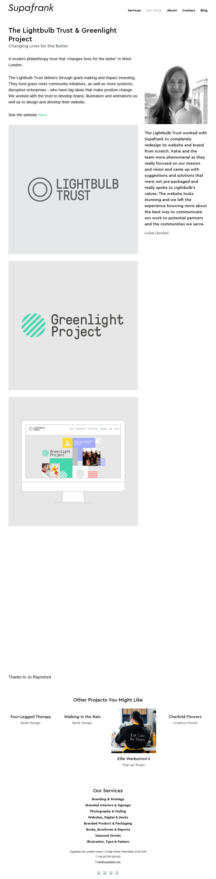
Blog (204, 10)
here (42, 115)
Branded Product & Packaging (108, 823)
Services (134, 10)
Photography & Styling (108, 811)
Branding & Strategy (108, 799)
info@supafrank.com (109, 861)
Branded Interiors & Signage (108, 805)
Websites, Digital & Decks (108, 817)
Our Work (154, 10)
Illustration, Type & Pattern (108, 841)
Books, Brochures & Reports (108, 829)
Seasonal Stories (108, 835)
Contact (188, 10)
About (172, 10)
